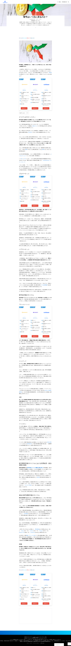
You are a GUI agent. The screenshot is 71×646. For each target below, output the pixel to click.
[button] (68, 2)
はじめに (23, 108)
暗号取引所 (29, 443)
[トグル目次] (27, 113)
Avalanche (32, 532)
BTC (22, 158)
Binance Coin (21, 532)
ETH (25, 158)
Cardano (31, 530)
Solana (22, 530)
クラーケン (35, 90)
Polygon (41, 530)
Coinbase (46, 90)
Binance (24, 90)
